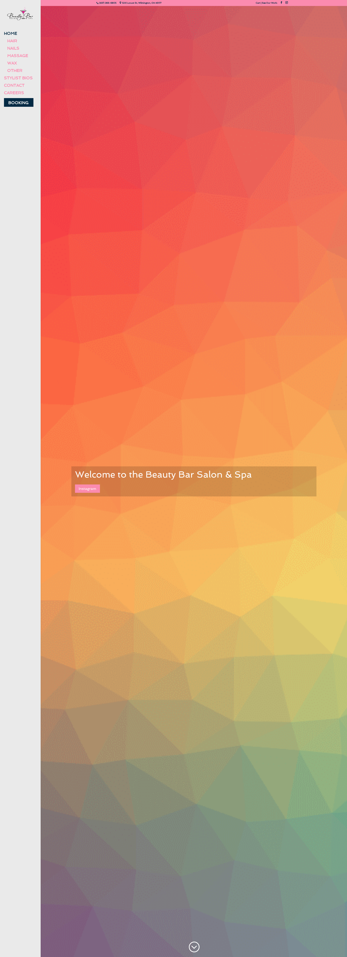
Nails (11, 48)
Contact (14, 85)
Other (13, 70)
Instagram (87, 488)
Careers (14, 93)
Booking (18, 103)
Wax (10, 63)
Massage (16, 56)
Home (10, 33)
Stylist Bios (18, 78)
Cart (258, 3)
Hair (10, 41)
